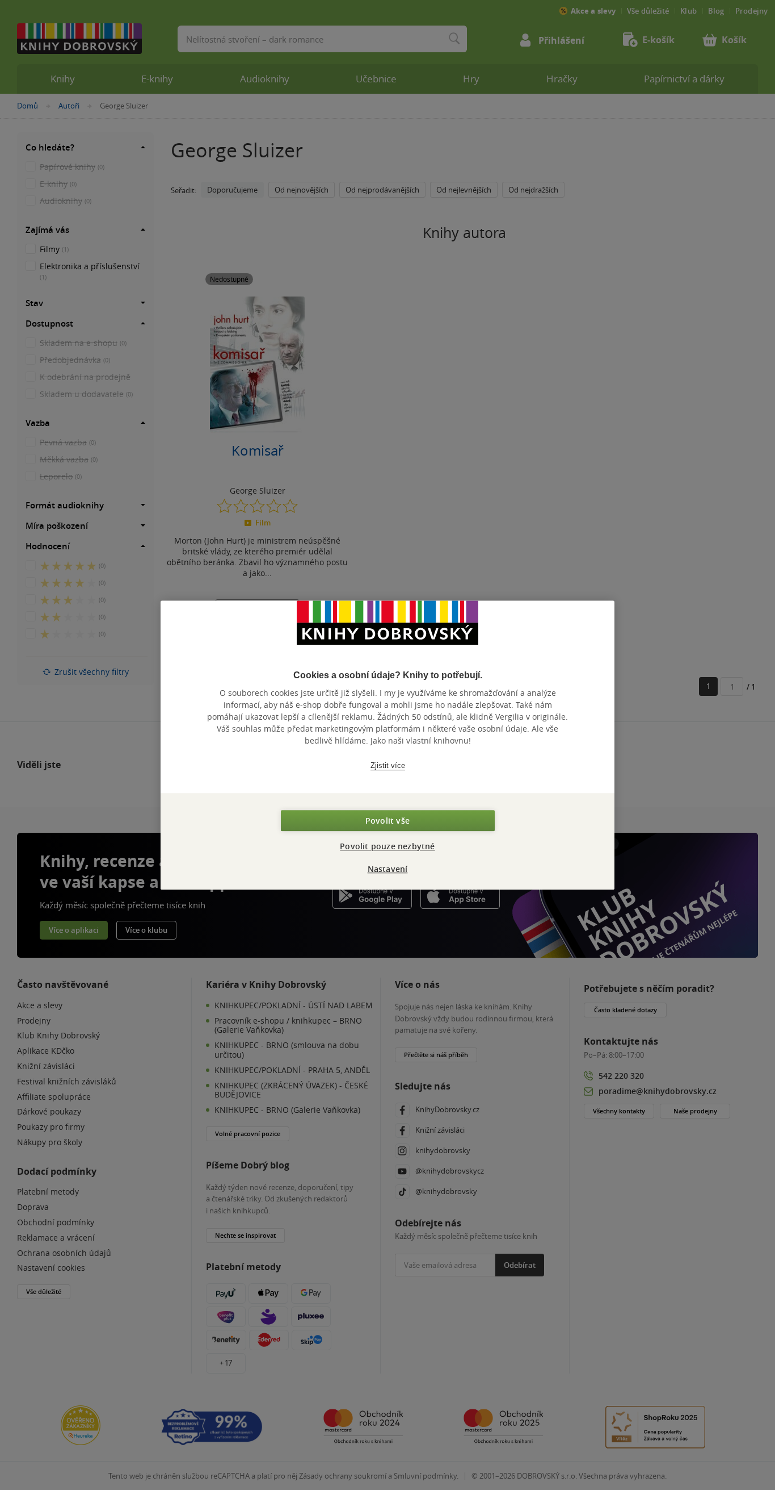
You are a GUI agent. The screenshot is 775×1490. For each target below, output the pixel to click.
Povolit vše (387, 820)
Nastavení (388, 869)
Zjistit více (387, 765)
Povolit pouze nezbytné (387, 846)
